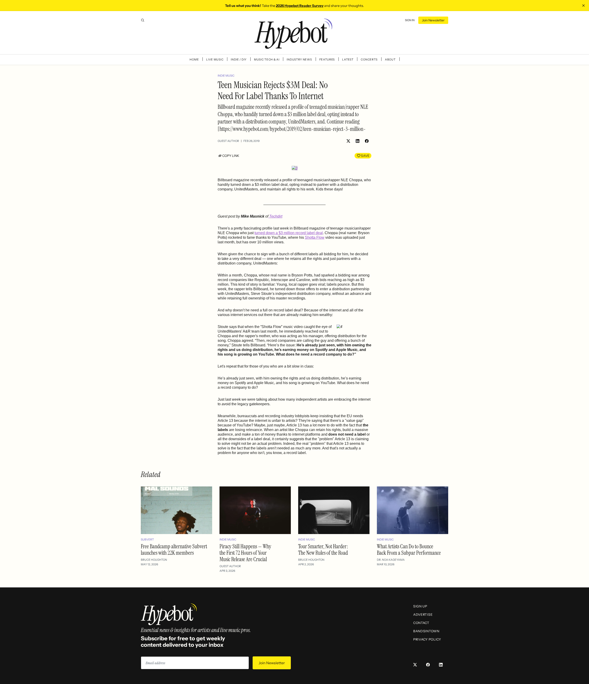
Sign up (420, 606)
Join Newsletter (433, 20)
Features (327, 59)
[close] (583, 5)
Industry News (299, 59)
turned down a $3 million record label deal (288, 233)
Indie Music (226, 75)
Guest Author (228, 141)
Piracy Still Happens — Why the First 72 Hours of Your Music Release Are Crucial (245, 553)
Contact (421, 623)
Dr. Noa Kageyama (391, 559)
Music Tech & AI (267, 59)
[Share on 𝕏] (348, 141)
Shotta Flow (314, 237)
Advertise (423, 614)
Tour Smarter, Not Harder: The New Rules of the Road (323, 549)
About (390, 59)
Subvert (147, 539)
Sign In (410, 20)
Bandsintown (426, 631)
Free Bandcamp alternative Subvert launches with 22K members (174, 549)
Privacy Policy (427, 639)
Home (194, 59)
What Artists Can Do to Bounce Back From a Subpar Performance (409, 549)
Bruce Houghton (154, 559)
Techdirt (275, 216)
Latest (347, 59)
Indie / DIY (239, 59)
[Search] (142, 20)
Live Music (214, 59)
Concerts (369, 59)
